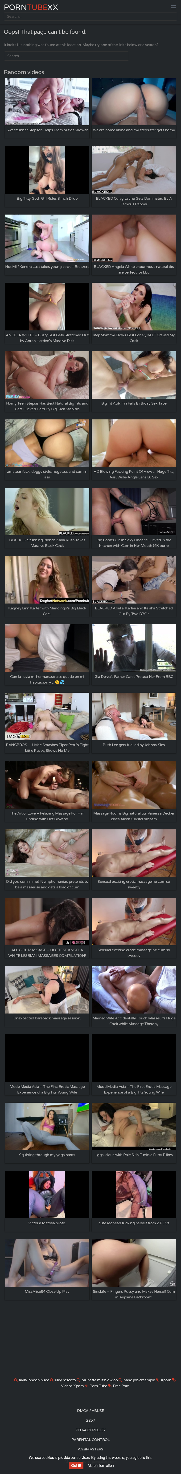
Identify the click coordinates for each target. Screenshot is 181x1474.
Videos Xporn (72, 1386)
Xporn (166, 1380)
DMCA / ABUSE (90, 1410)
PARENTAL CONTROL (90, 1439)
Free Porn (121, 1386)
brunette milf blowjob (100, 1380)
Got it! (76, 1465)
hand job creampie (139, 1380)
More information (101, 1465)
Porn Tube (98, 1386)
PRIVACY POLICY (90, 1430)
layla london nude (34, 1380)
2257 (90, 1420)
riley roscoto (65, 1380)
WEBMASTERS (90, 1449)
